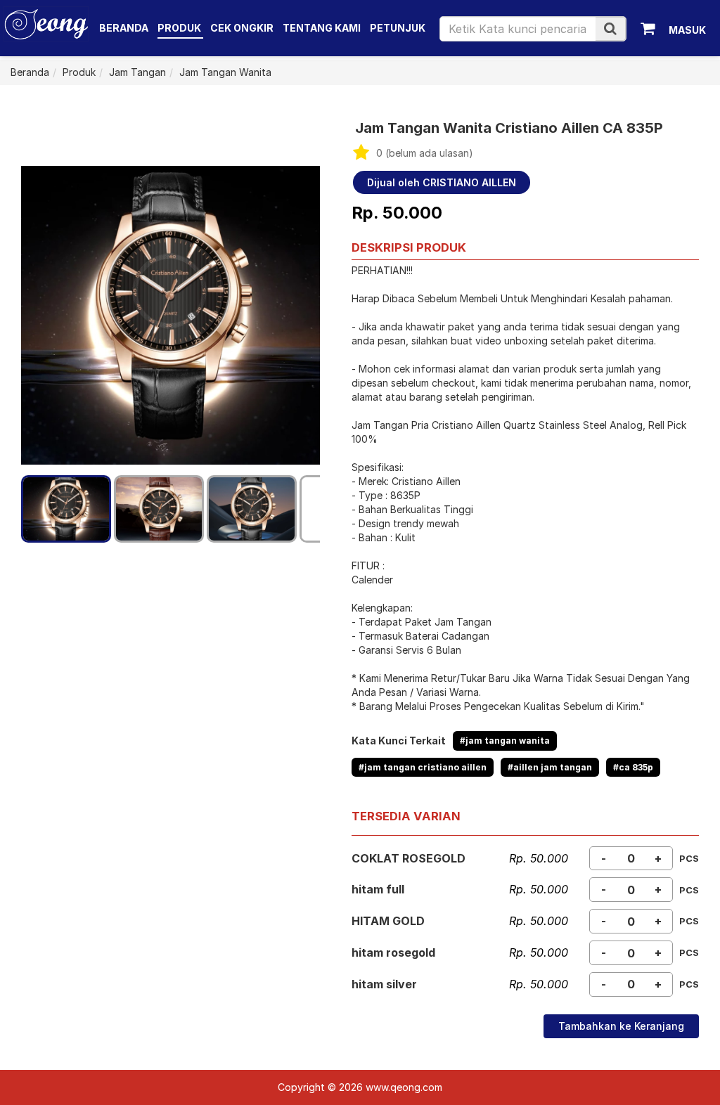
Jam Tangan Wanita (225, 72)
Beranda (123, 28)
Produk (180, 28)
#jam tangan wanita (505, 740)
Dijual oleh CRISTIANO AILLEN (441, 182)
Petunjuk (397, 28)
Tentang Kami (322, 28)
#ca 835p (633, 767)
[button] (610, 28)
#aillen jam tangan (550, 767)
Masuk (687, 30)
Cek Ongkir (242, 28)
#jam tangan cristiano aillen (423, 767)
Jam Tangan (137, 72)
